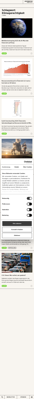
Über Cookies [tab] (27, 167)
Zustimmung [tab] (6, 167)
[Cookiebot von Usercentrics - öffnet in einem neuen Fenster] (24, 162)
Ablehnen (17, 235)
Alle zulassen (17, 223)
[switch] (29, 204)
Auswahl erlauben (17, 229)
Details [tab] (17, 167)
